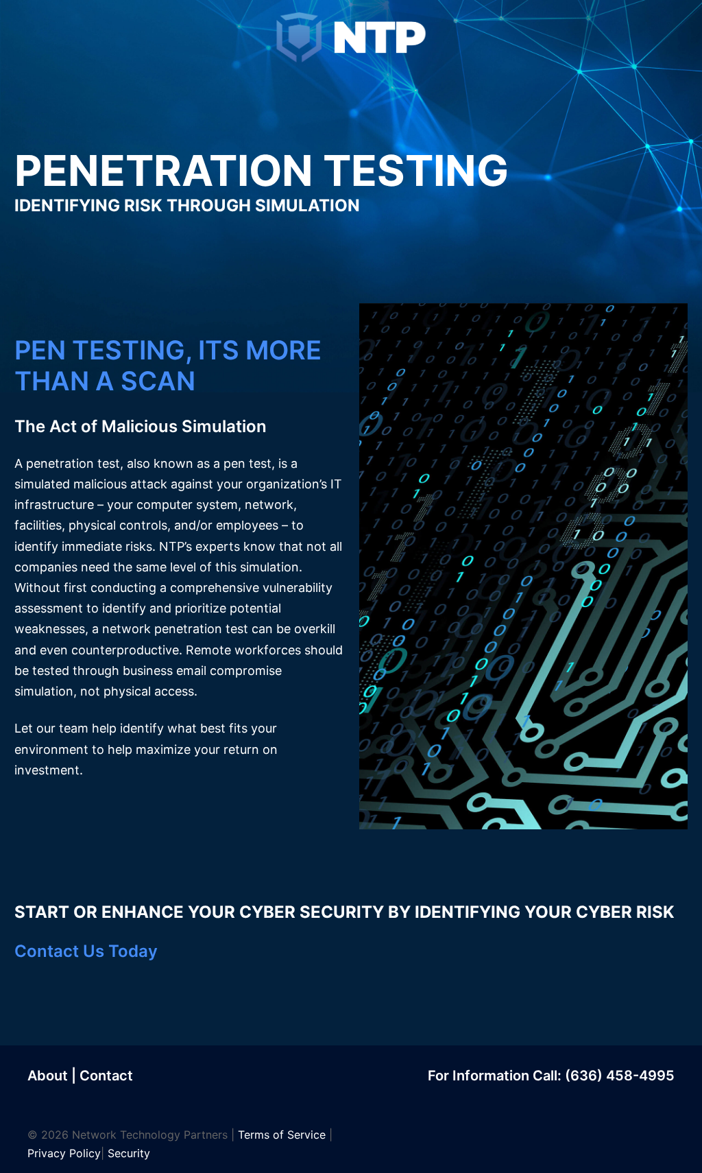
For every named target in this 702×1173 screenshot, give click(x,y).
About (47, 1075)
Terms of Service (282, 1134)
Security (129, 1153)
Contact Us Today (86, 951)
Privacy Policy (64, 1153)
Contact (106, 1075)
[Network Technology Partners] (351, 36)
